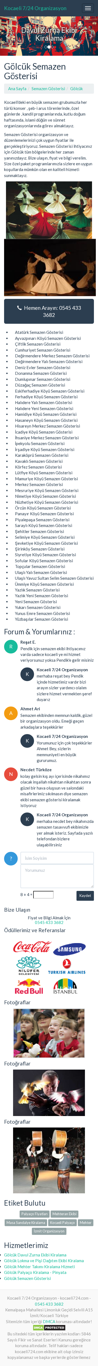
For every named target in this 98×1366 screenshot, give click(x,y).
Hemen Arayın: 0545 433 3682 (51, 311)
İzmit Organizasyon (49, 1231)
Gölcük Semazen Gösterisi (27, 1278)
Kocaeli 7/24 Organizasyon (35, 8)
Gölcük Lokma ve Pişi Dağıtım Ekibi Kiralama (44, 1260)
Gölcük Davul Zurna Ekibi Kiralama (35, 1254)
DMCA (49, 1321)
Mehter (85, 1222)
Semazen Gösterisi (48, 88)
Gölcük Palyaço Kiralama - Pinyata (35, 1272)
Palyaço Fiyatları (35, 1214)
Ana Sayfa (17, 88)
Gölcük (76, 88)
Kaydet (85, 895)
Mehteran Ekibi (64, 1214)
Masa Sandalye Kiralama (26, 1222)
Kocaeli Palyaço (62, 1222)
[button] (7, 36)
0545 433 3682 (49, 922)
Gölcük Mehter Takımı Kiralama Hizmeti (39, 1266)
